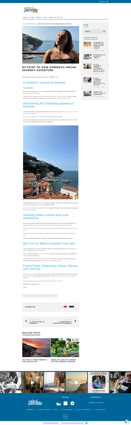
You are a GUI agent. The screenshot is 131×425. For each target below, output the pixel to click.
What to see (28, 17)
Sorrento (39, 77)
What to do (41, 17)
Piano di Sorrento (83, 409)
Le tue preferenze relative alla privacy (72, 423)
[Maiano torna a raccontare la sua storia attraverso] (32, 382)
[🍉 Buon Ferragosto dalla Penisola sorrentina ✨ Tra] (76, 382)
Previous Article (35, 319)
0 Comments (52, 77)
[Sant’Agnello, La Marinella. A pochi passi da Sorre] (54, 382)
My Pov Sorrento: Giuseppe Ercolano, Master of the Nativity (99, 81)
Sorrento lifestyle (51, 295)
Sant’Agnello (100, 409)
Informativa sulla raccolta (51, 423)
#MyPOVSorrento (32, 24)
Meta (56, 409)
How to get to (55, 17)
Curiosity (34, 77)
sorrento (41, 295)
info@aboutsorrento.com (96, 402)
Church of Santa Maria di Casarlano (99, 93)
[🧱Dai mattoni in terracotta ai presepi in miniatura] (10, 382)
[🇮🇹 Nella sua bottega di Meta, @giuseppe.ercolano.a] (120, 382)
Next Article (68, 319)
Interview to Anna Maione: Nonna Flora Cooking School (99, 45)
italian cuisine (32, 295)
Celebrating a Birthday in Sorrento (62, 322)
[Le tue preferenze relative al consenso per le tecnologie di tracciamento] (128, 422)
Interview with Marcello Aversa (100, 56)
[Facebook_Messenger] (127, 421)
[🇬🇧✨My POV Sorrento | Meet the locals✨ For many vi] (98, 382)
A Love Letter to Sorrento (37, 322)
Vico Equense (67, 409)
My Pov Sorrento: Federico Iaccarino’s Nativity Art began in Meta (99, 68)
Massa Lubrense (44, 409)
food (24, 295)
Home (24, 24)
